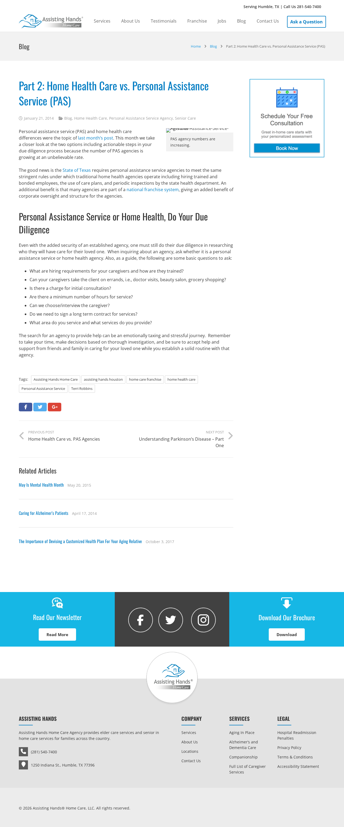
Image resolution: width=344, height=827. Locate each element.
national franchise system (153, 190)
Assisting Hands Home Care (56, 379)
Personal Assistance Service (43, 388)
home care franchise (145, 379)
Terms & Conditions (295, 757)
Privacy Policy (289, 747)
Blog (68, 118)
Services (188, 732)
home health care (181, 379)
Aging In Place (242, 732)
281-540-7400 (309, 6)
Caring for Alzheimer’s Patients (43, 513)
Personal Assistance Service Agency (141, 118)
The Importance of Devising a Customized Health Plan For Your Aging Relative (80, 541)
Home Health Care (90, 118)
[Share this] (25, 407)
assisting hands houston (103, 379)
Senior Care (185, 118)
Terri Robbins (81, 388)
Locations (189, 751)
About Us (189, 741)
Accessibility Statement (298, 766)
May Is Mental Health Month (41, 485)
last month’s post (95, 138)
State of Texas (77, 170)
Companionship (243, 757)
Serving (282, 6)
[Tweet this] (40, 407)
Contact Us (191, 760)
